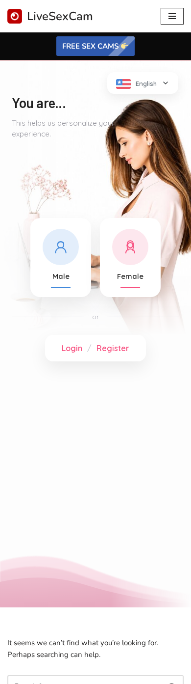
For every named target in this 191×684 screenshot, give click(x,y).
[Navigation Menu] (172, 16)
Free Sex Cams (91, 46)
